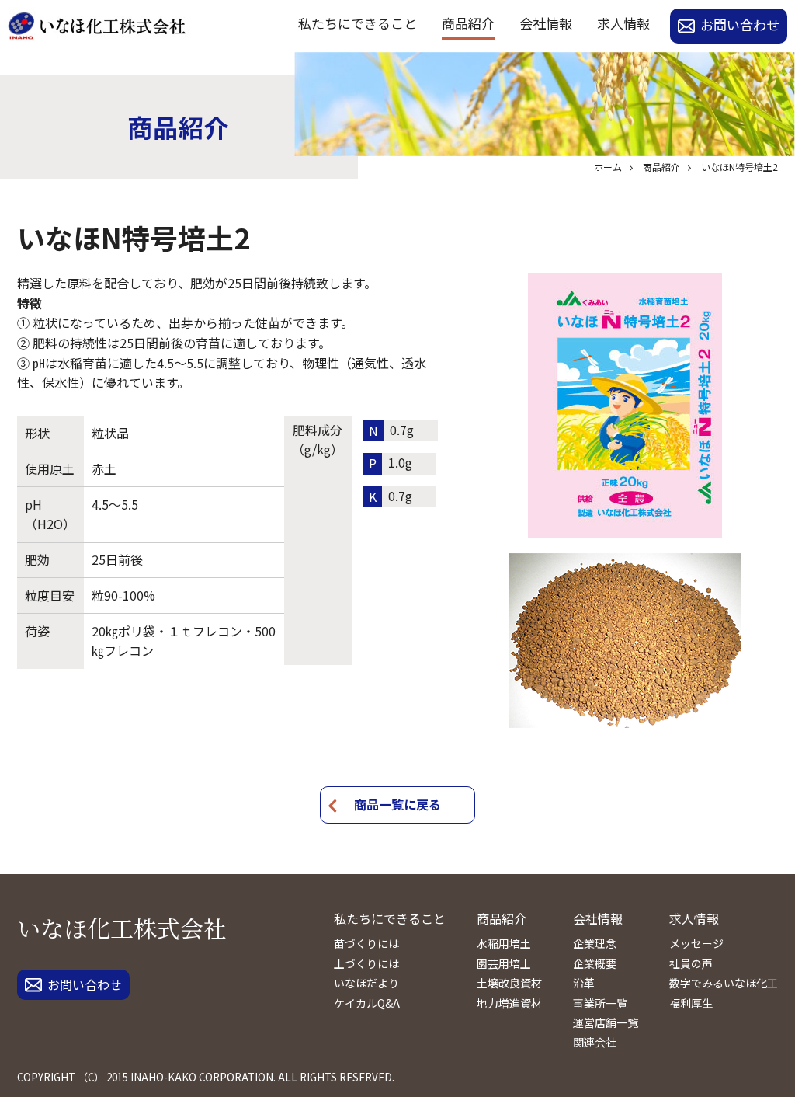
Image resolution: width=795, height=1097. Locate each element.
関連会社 (594, 1042)
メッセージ (696, 943)
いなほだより (366, 983)
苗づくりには (366, 943)
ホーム (608, 166)
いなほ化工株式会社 (122, 928)
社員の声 (691, 963)
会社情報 (545, 23)
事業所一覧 (600, 1003)
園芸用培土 (504, 963)
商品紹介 (468, 23)
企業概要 (594, 963)
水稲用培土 (504, 943)
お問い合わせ (739, 24)
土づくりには (366, 963)
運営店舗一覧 (605, 1022)
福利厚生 (691, 1003)
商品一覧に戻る (397, 804)
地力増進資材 (509, 1003)
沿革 (584, 983)
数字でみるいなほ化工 (723, 983)
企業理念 (594, 943)
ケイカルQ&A (367, 1003)
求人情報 (623, 23)
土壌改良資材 (509, 983)
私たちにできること (357, 23)
